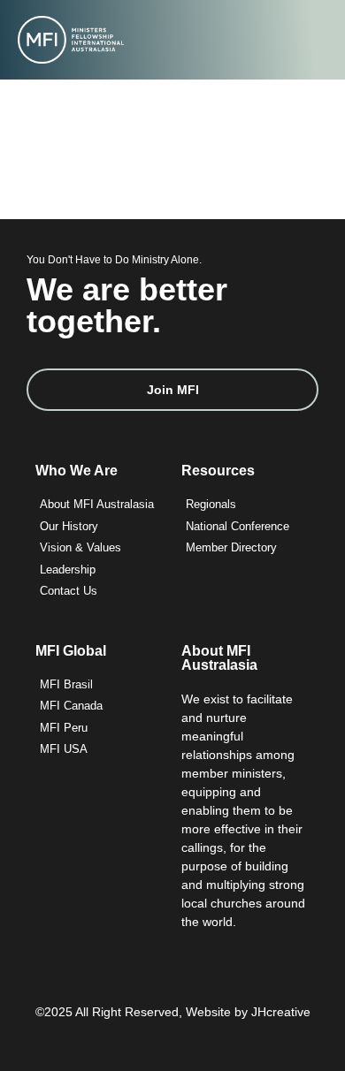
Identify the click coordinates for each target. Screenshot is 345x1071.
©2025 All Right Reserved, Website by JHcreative (172, 1012)
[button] (317, 40)
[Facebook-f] (173, 1046)
